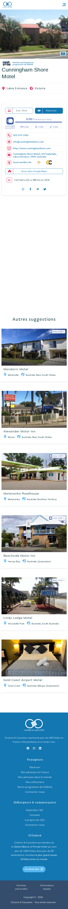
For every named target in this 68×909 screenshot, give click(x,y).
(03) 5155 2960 (20, 135)
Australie (30, 374)
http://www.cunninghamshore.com (32, 148)
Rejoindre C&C (35, 810)
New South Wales (46, 374)
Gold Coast (14, 685)
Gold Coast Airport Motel (22, 680)
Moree (11, 437)
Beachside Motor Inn (19, 556)
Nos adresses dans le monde (35, 777)
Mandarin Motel (15, 369)
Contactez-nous (35, 792)
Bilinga (41, 685)
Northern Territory (47, 499)
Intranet (35, 815)
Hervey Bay (14, 561)
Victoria (40, 88)
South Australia (50, 623)
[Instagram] (34, 748)
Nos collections (35, 782)
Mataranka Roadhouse (21, 493)
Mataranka (14, 499)
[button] (34, 869)
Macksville (13, 374)
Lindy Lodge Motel (17, 618)
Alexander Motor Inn (19, 431)
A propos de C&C (35, 820)
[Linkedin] (40, 748)
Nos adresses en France (35, 772)
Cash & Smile (20, 63)
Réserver (35, 767)
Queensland (44, 561)
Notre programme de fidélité (34, 787)
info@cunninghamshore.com (28, 142)
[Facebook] (28, 748)
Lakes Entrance (17, 88)
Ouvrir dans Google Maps (34, 171)
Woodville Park (16, 623)
